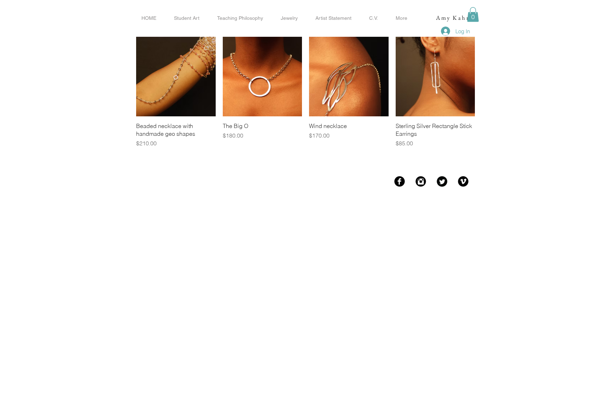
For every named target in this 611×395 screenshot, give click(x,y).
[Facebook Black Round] (399, 181)
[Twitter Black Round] (442, 181)
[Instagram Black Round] (420, 181)
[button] (473, 14)
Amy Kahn (453, 18)
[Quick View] (176, 76)
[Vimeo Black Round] (463, 181)
